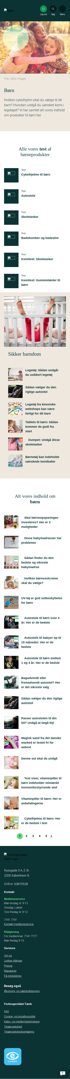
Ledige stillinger (13, 960)
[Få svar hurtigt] (62, 1073)
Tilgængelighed (13, 1026)
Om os (8, 955)
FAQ (6, 1011)
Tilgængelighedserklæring (19, 1031)
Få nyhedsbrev (13, 976)
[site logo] (15, 11)
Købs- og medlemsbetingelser (22, 1021)
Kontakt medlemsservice (19, 924)
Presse (8, 965)
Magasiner (10, 970)
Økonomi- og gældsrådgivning (22, 991)
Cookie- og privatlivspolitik (19, 1016)
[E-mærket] (12, 1056)
